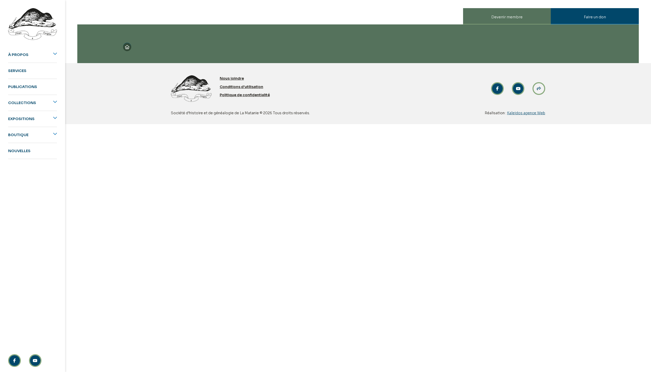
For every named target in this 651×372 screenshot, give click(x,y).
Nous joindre (232, 78)
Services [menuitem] (17, 70)
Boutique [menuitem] (18, 135)
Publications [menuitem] (22, 86)
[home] (32, 24)
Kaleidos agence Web (526, 113)
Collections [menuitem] (22, 103)
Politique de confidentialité (245, 95)
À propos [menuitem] (18, 54)
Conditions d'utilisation (241, 86)
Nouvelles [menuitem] (19, 151)
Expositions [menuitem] (21, 119)
